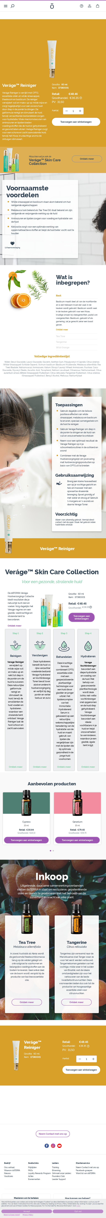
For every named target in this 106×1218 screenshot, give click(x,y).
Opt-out (78, 1211)
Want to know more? (12, 1215)
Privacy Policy (28, 1215)
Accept (26, 1211)
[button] (50, 850)
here (78, 1206)
